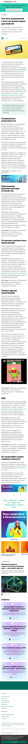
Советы (14, 603)
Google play (21, 500)
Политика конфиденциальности (7, 723)
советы (13, 507)
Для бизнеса (4, 711)
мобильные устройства (10, 504)
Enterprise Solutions (5, 716)
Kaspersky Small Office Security (7, 714)
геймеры (4, 14)
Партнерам (13, 728)
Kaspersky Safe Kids (5, 702)
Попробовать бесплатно (14, 10)
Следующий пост (6, 561)
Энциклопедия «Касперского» (7, 733)
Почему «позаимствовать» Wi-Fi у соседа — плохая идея (14, 667)
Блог (24, 728)
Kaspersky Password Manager (7, 706)
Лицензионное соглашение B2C (7, 724)
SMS (9, 502)
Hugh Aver (6, 38)
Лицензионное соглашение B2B (19, 724)
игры (19, 502)
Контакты (3, 728)
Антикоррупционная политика (19, 723)
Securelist (3, 732)
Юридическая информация (6, 725)
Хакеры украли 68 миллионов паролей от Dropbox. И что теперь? (14, 628)
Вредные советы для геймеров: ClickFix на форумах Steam (8, 555)
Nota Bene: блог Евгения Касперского (11, 732)
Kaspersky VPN (4, 704)
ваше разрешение (19, 71)
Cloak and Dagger (13, 500)
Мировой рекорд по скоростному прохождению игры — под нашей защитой (12, 566)
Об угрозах (17, 728)
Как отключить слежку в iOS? (14, 648)
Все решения (4, 708)
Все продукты (4, 718)
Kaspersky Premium (5, 700)
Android (5, 500)
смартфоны (20, 504)
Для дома (3, 693)
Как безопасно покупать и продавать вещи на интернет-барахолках (14, 609)
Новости (21, 728)
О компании (8, 728)
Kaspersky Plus (4, 698)
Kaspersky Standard (5, 696)
